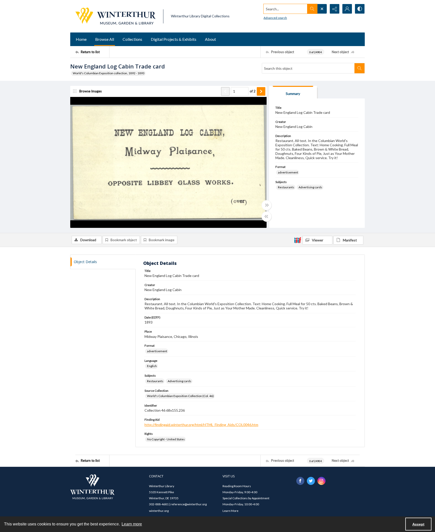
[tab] (293, 92)
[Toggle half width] (267, 216)
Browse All (104, 39)
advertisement (288, 172)
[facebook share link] (300, 481)
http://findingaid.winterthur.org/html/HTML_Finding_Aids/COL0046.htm (201, 424)
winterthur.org (159, 511)
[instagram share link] (321, 481)
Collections (132, 39)
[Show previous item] (225, 91)
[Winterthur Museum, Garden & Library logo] (115, 16)
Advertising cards (310, 187)
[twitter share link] (311, 481)
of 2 (253, 91)
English (152, 366)
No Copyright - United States (166, 439)
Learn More (230, 511)
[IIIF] (298, 240)
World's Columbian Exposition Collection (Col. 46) (180, 396)
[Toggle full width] (267, 205)
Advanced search (275, 18)
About (210, 39)
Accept (418, 524)
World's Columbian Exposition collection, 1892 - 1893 (108, 73)
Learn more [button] (132, 524)
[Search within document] (359, 68)
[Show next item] (261, 91)
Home (81, 39)
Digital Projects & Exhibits (173, 39)
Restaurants (286, 187)
